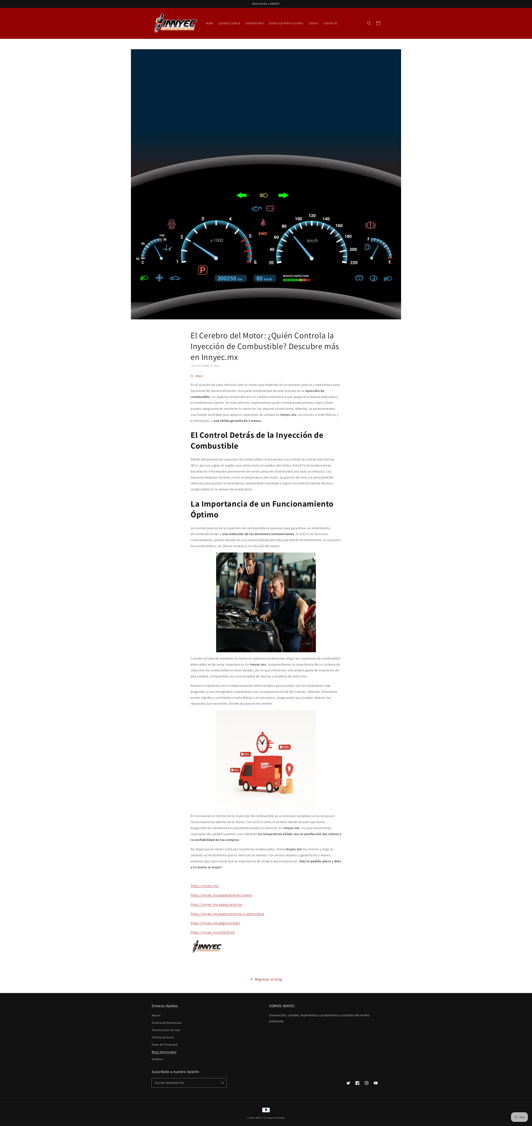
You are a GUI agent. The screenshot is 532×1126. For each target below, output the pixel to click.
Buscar (156, 1015)
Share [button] (199, 376)
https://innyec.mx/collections (213, 932)
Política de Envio (163, 1037)
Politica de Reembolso (167, 1023)
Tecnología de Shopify (274, 1117)
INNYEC (258, 1117)
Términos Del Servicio (166, 1030)
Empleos (157, 1059)
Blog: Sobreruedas (164, 1052)
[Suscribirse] (222, 1082)
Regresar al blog (268, 979)
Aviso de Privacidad (164, 1044)
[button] (369, 23)
